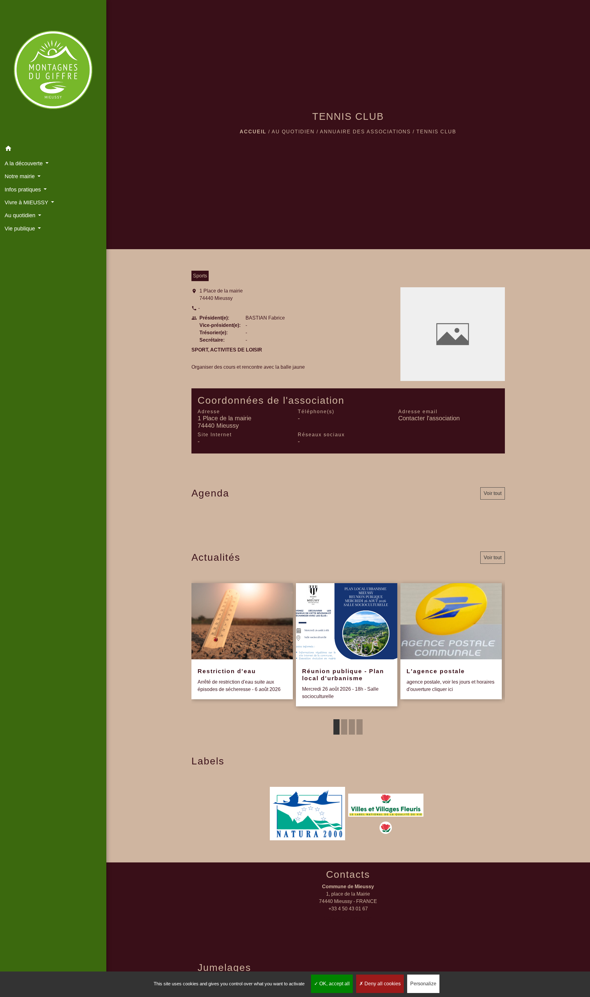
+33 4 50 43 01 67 (348, 908)
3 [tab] (352, 727)
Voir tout (493, 493)
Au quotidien (293, 131)
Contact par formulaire (348, 918)
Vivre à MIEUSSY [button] (27, 202)
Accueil (253, 131)
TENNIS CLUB (436, 131)
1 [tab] (336, 727)
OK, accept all (334, 983)
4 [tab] (359, 727)
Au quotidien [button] (21, 215)
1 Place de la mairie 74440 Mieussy (221, 294)
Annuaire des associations (365, 131)
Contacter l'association (429, 418)
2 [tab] (344, 727)
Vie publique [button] (21, 229)
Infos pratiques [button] (23, 189)
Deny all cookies (382, 983)
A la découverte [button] (24, 163)
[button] (53, 149)
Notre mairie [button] (20, 176)
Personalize (423, 983)
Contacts (348, 874)
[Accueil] (53, 71)
